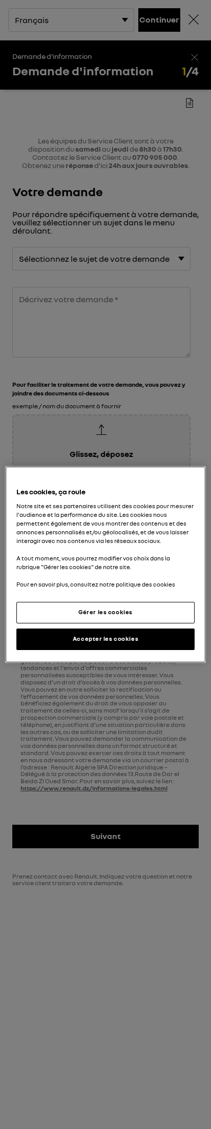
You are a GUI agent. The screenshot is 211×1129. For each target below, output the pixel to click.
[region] (105, 564)
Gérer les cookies (105, 612)
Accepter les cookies (105, 638)
